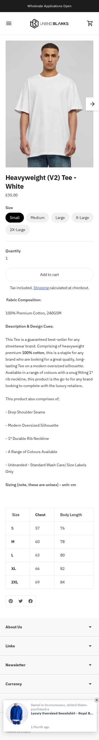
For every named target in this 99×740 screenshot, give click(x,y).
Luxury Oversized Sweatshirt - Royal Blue (62, 713)
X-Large (82, 217)
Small (15, 217)
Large (60, 217)
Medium (38, 217)
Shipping (41, 287)
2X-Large (17, 229)
